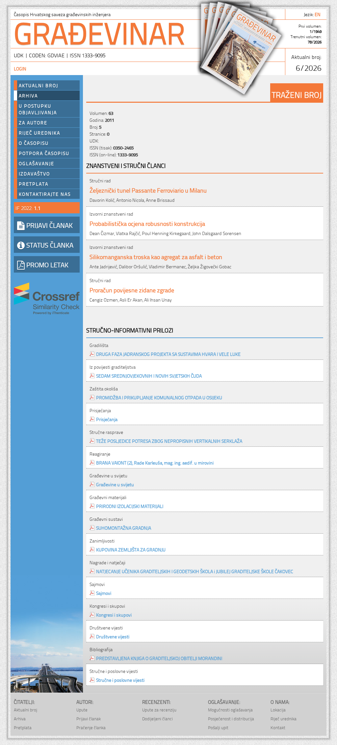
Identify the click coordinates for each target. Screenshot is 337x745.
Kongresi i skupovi (114, 614)
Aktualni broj (38, 85)
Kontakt (278, 727)
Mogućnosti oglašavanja (230, 709)
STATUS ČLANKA (49, 245)
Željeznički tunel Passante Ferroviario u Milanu (148, 189)
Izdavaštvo (34, 173)
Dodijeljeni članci (157, 718)
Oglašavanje (36, 163)
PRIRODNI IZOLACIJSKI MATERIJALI (129, 505)
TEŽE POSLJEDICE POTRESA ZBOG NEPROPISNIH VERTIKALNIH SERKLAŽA (169, 440)
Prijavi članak (88, 718)
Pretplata (33, 183)
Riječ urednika (39, 132)
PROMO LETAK (46, 264)
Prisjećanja (106, 418)
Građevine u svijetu (115, 484)
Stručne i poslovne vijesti (120, 679)
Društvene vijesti (112, 636)
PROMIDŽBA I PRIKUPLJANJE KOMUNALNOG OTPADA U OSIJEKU (159, 397)
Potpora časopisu (44, 153)
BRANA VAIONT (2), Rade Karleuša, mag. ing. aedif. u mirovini (155, 462)
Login (20, 68)
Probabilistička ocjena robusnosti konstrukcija (147, 223)
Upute (82, 709)
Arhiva (28, 95)
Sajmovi (103, 592)
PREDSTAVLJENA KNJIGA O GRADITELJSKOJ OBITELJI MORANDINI (159, 657)
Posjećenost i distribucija (231, 718)
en (318, 14)
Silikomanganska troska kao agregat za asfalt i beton (156, 256)
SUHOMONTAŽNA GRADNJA (123, 527)
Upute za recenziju (159, 709)
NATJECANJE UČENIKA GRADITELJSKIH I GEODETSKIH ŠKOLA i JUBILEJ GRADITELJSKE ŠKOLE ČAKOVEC (194, 571)
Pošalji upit (218, 727)
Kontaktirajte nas (45, 194)
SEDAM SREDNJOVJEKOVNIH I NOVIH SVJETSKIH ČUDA (149, 375)
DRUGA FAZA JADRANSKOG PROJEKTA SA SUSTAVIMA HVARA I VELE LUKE (168, 353)
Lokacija (278, 709)
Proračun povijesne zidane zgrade (132, 289)
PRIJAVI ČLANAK (49, 225)
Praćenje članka (91, 727)
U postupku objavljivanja (38, 109)
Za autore (33, 122)
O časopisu (34, 143)
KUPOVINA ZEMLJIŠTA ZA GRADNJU (131, 549)
